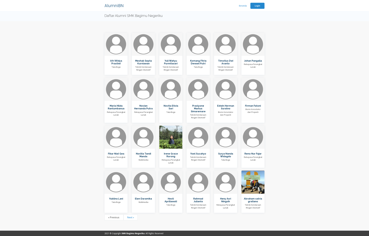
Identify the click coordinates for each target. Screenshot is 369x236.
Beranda (243, 5)
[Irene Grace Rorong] (170, 136)
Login (257, 5)
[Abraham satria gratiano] (252, 181)
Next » (130, 217)
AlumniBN (114, 6)
